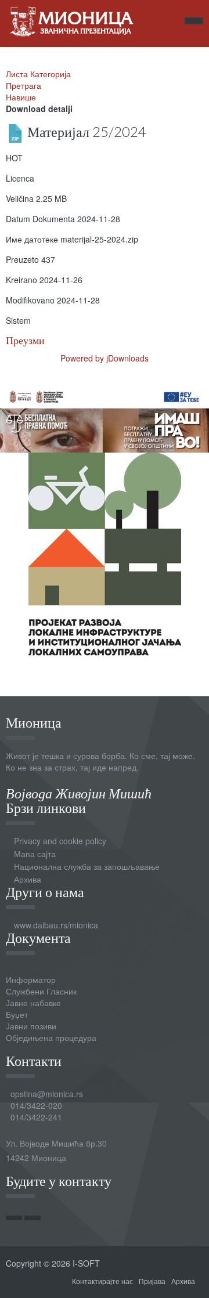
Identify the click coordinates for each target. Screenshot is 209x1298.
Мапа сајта (35, 853)
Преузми (25, 340)
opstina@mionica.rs (46, 1094)
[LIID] (104, 552)
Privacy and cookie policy (60, 841)
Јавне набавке (33, 1002)
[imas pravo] (104, 417)
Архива (27, 879)
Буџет (17, 1014)
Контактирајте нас (102, 1281)
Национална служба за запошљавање (87, 866)
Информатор (31, 979)
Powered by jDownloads (104, 358)
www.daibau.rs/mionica (56, 925)
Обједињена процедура (51, 1037)
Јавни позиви (31, 1026)
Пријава (152, 1281)
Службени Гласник (41, 991)
